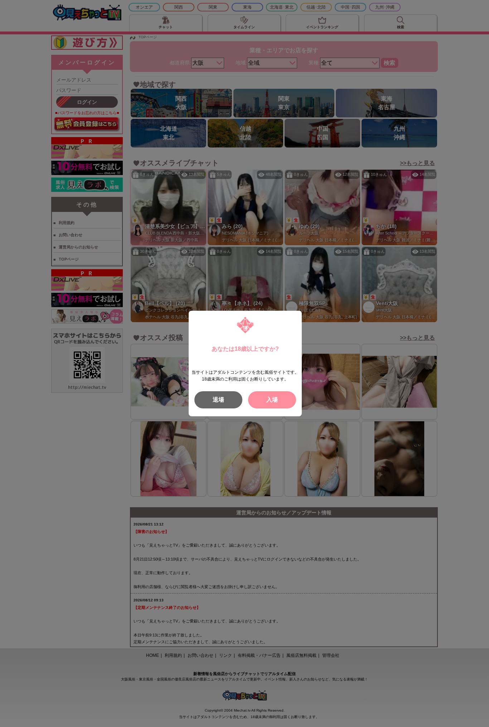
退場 (218, 400)
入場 (272, 400)
